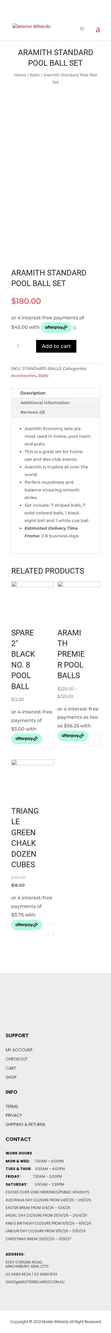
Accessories (23, 375)
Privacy (14, 1115)
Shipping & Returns (25, 1124)
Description (33, 393)
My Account (19, 1050)
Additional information (45, 402)
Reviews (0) (32, 412)
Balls (35, 75)
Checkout (17, 1059)
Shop (11, 1077)
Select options (94, 740)
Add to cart (56, 346)
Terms (12, 1106)
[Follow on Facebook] (40, 1008)
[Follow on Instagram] (72, 1008)
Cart (11, 1068)
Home (20, 75)
